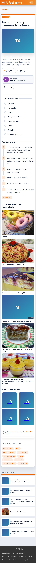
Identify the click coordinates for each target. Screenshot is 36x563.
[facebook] (14, 549)
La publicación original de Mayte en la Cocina (17, 433)
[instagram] (22, 549)
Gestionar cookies (19, 560)
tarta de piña (23, 463)
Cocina (5, 16)
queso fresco (7, 460)
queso (21, 456)
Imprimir (9, 87)
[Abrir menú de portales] (3, 2)
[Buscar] (31, 2)
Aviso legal (5, 556)
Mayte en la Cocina (17, 80)
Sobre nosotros (7, 560)
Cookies (21, 556)
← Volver (4, 9)
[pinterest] (19, 549)
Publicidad (29, 556)
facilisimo (15, 2)
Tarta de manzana (9, 452)
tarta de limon (22, 452)
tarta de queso (7, 449)
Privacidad (13, 556)
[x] (17, 549)
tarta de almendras (9, 463)
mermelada (19, 460)
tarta (17, 449)
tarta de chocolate (9, 456)
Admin (30, 560)
